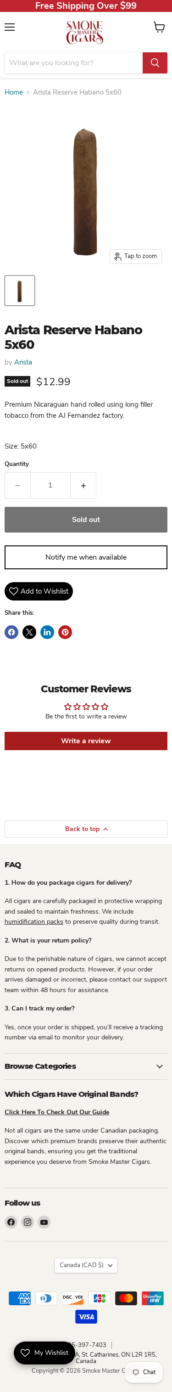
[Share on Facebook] (11, 632)
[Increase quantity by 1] (83, 485)
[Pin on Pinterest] (65, 632)
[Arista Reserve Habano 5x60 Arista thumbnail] (19, 290)
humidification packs (34, 921)
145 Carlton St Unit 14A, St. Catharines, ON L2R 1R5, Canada (86, 1358)
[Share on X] (29, 632)
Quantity (17, 464)
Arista (23, 362)
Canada (82, 1265)
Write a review (86, 741)
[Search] (155, 62)
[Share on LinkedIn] (47, 632)
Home (14, 92)
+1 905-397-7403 (80, 1345)
